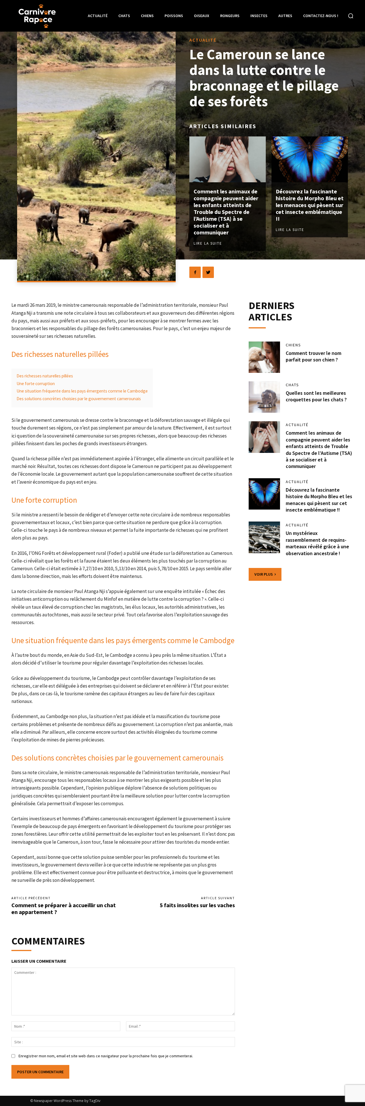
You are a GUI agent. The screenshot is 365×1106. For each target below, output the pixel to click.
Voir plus (263, 574)
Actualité (202, 40)
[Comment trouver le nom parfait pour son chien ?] (264, 357)
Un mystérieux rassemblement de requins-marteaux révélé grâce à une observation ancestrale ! (317, 543)
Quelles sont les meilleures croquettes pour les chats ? (316, 396)
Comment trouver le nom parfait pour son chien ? (313, 356)
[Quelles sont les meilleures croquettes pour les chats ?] (264, 397)
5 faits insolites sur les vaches (197, 905)
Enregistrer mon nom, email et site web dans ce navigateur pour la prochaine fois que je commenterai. (106, 1055)
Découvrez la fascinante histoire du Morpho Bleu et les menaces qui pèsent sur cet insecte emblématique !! (310, 205)
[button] (351, 16)
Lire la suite (208, 243)
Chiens (293, 345)
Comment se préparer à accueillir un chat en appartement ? (63, 908)
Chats (292, 385)
